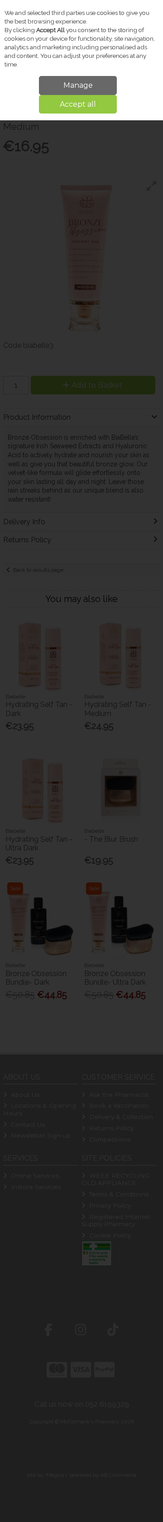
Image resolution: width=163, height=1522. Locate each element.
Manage (78, 85)
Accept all (78, 104)
